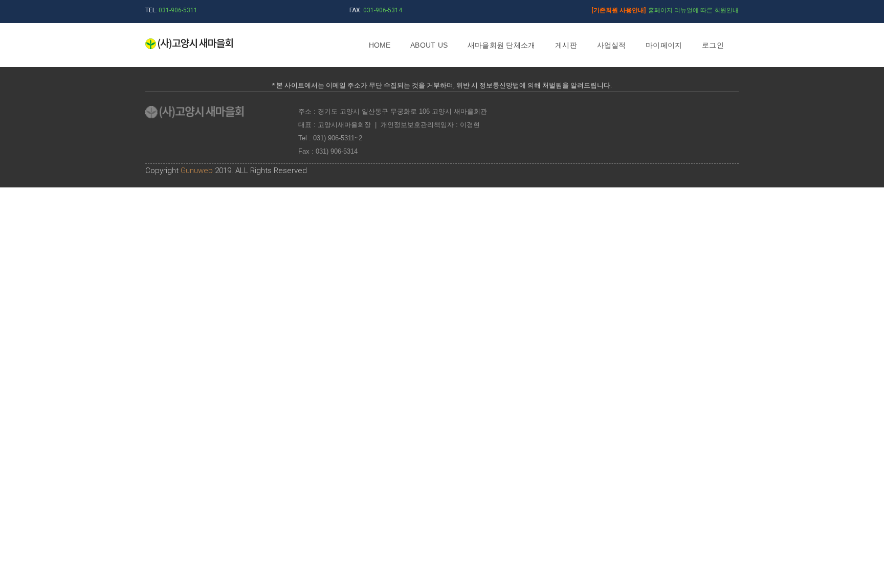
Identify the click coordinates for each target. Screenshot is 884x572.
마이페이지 (664, 45)
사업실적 (611, 45)
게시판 (566, 45)
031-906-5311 (178, 10)
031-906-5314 (382, 10)
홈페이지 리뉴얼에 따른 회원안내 (665, 10)
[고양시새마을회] (189, 44)
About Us (429, 45)
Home (380, 45)
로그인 (713, 45)
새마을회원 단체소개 (502, 45)
